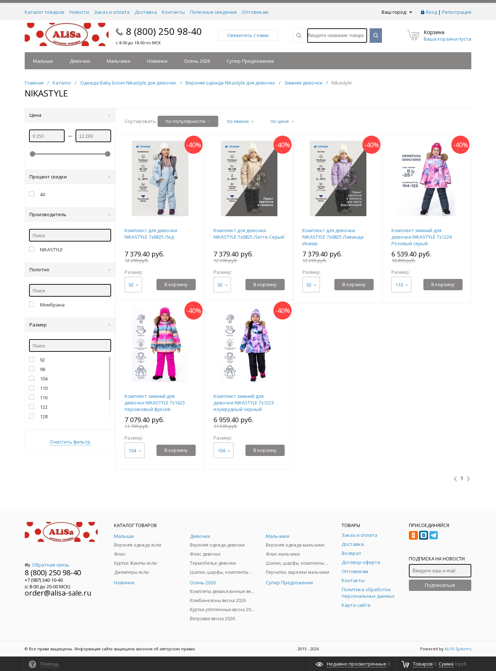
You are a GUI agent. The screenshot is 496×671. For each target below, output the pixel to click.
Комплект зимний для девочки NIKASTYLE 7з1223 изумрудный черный (244, 402)
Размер (38, 324)
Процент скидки (48, 176)
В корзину (176, 284)
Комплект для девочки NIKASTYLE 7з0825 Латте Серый (249, 233)
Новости (79, 12)
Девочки (80, 61)
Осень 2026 (197, 61)
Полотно (39, 269)
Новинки (157, 61)
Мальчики (118, 61)
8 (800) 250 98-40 (164, 31)
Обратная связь (50, 564)
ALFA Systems (458, 648)
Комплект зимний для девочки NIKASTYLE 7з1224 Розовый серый (421, 237)
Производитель (47, 214)
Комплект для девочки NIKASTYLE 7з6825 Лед (151, 233)
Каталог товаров (44, 12)
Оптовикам (255, 12)
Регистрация (456, 12)
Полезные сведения (213, 12)
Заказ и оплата (112, 12)
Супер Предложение (250, 61)
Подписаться (440, 585)
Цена (35, 115)
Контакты (173, 12)
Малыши (43, 61)
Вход (431, 12)
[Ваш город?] (410, 12)
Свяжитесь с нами (248, 35)
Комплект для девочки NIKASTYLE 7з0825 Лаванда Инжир (332, 237)
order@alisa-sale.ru (58, 593)
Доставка (146, 12)
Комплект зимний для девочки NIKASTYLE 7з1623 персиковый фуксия (155, 402)
